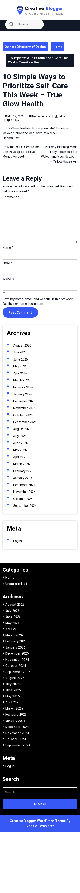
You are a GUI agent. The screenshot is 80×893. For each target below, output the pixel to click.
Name (8, 248)
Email (7, 263)
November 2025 (24, 408)
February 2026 (23, 387)
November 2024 (24, 492)
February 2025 (23, 471)
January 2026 (22, 394)
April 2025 (20, 457)
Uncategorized (16, 584)
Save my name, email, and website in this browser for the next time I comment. (38, 301)
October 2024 (22, 499)
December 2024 (24, 485)
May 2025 (20, 450)
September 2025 (24, 422)
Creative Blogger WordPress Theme (38, 821)
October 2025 (22, 415)
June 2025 (20, 443)
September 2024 (24, 506)
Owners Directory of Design (25, 47)
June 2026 (20, 359)
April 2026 (20, 373)
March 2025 (21, 464)
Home (57, 47)
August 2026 (22, 345)
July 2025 (19, 436)
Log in (17, 541)
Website (8, 279)
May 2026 (20, 366)
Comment (11, 197)
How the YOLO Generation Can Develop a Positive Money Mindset (21, 151)
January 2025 (22, 478)
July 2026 (19, 352)
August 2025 (22, 429)
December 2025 (24, 401)
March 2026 (21, 380)
